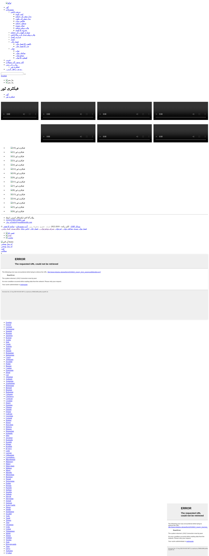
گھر (7, 7)
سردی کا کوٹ (21, 30)
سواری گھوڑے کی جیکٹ (20, 33)
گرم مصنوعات (22, 226)
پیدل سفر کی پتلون (23, 19)
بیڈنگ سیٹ (15, 229)
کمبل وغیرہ (5, 229)
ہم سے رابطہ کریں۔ (14, 69)
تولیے (17, 51)
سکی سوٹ (20, 26)
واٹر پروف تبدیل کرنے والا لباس (23, 35)
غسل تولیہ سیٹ (80, 229)
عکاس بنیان (20, 21)
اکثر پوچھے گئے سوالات (15, 62)
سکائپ (4, 251)
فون (2, 249)
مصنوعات (10, 10)
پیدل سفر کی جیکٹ (23, 16)
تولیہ (13, 49)
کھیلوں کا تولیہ (21, 58)
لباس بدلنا (25, 229)
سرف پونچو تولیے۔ (46, 229)
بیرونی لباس (16, 12)
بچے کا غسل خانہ (22, 46)
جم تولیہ (58, 229)
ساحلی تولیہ (20, 53)
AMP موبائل (75, 226)
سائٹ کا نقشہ (8, 226)
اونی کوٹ (19, 14)
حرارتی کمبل (16, 37)
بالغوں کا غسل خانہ (23, 44)
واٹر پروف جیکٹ (22, 28)
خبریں (8, 60)
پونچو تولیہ (19, 55)
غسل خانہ (15, 42)
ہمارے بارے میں (12, 65)
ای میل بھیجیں (6, 244)
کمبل (13, 39)
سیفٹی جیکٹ (20, 23)
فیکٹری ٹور (15, 67)
